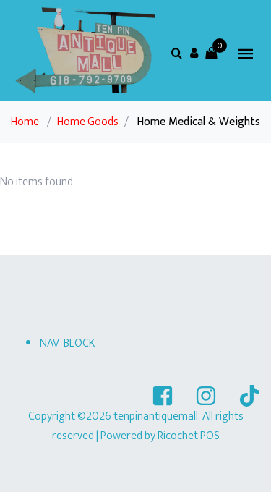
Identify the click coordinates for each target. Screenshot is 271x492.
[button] (193, 52)
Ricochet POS (189, 436)
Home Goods (88, 122)
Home (25, 122)
